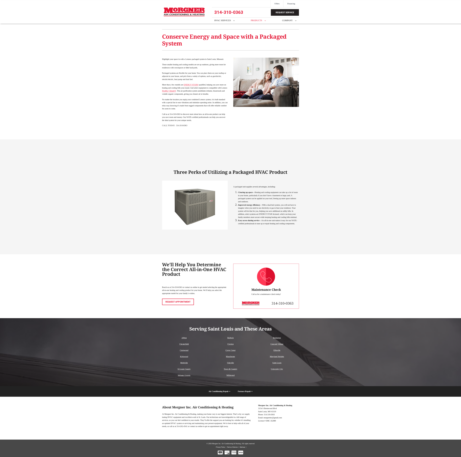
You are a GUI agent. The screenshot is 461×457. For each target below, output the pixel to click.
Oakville (230, 363)
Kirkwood (184, 357)
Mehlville (184, 363)
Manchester (230, 357)
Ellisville (276, 350)
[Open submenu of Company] (297, 21)
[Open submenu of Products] (266, 21)
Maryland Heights (277, 357)
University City (277, 369)
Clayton (230, 344)
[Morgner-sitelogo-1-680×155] (184, 8)
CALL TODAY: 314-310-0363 (174, 125)
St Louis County (184, 369)
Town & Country (230, 369)
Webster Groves (184, 375)
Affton (184, 338)
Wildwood (230, 375)
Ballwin (230, 338)
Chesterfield (184, 344)
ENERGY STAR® (191, 85)
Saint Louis (276, 363)
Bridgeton (277, 338)
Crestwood (184, 350)
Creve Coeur (230, 350)
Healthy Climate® (169, 91)
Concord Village (276, 344)
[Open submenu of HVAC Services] (235, 21)
